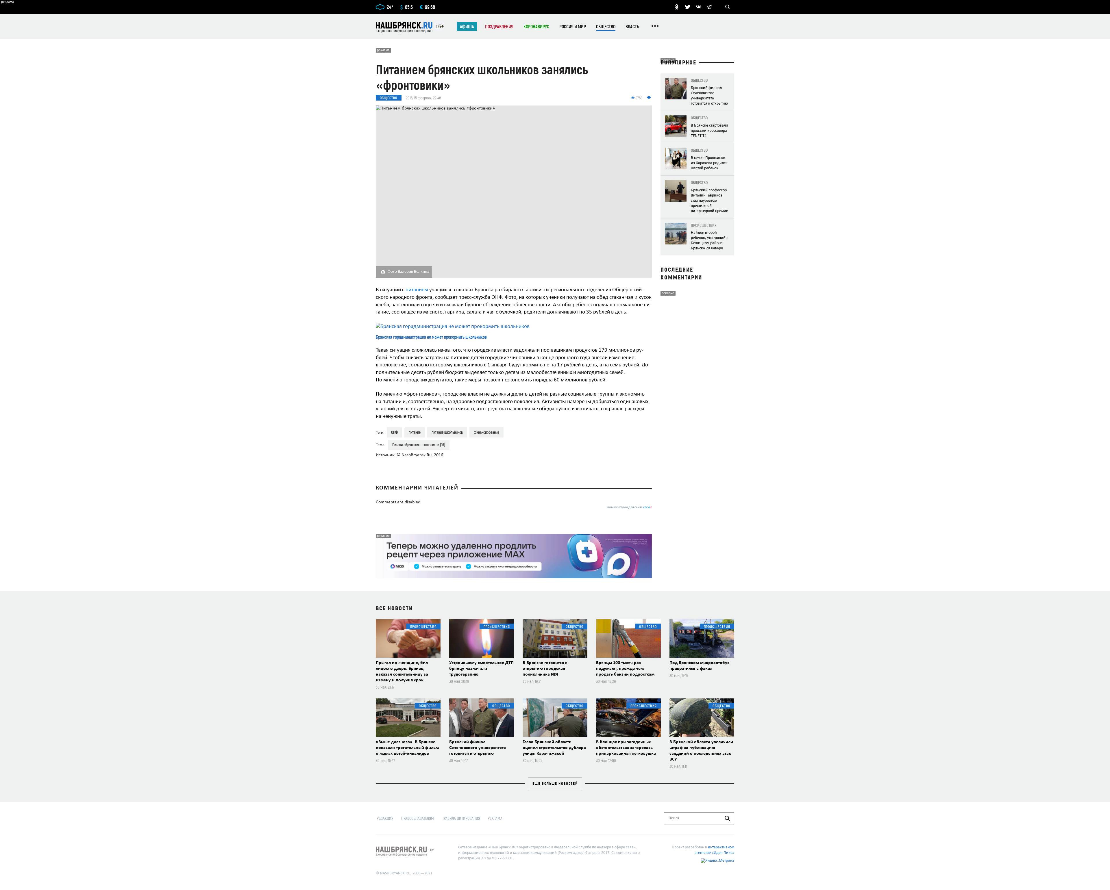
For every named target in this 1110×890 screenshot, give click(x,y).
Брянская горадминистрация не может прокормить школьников (431, 337)
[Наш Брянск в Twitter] (687, 7)
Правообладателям (417, 818)
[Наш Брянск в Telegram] (709, 7)
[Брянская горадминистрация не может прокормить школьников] (514, 327)
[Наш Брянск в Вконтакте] (698, 7)
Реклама (495, 818)
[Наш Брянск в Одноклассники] (676, 7)
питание (415, 432)
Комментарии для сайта (629, 507)
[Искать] (727, 818)
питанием (417, 290)
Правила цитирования (460, 818)
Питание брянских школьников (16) (418, 444)
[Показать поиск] (727, 7)
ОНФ (394, 432)
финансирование (486, 432)
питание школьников (447, 432)
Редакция (385, 818)
